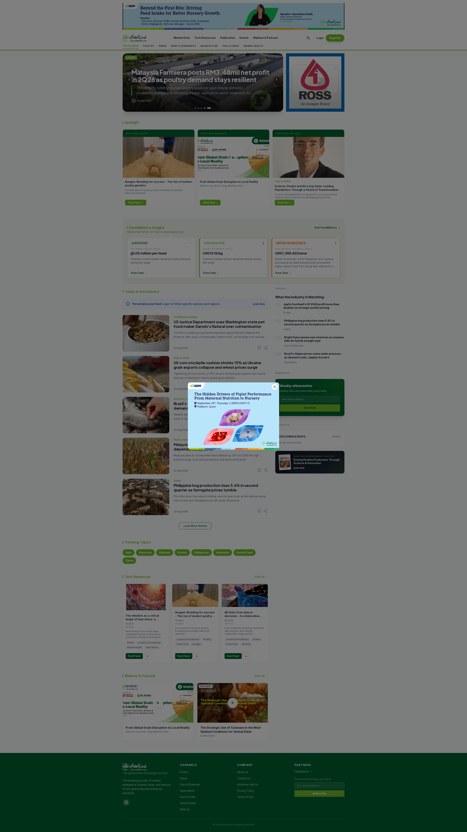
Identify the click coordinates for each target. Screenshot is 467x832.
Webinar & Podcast (265, 37)
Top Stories (131, 46)
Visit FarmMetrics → (327, 227)
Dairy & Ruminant (190, 784)
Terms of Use (245, 796)
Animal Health (253, 46)
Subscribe (319, 793)
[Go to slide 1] (197, 108)
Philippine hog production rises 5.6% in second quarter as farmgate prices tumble (216, 487)
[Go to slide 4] (207, 108)
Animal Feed (244, 552)
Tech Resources (205, 37)
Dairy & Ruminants (183, 46)
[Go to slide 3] (204, 108)
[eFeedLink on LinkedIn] (126, 802)
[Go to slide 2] (201, 108)
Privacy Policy (245, 790)
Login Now (259, 303)
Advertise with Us (247, 784)
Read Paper (134, 656)
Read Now (299, 468)
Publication (227, 37)
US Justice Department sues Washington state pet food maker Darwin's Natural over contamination (219, 324)
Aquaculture (209, 46)
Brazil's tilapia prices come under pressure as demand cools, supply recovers (215, 405)
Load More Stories (195, 525)
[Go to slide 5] (210, 108)
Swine (163, 46)
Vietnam (164, 552)
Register (335, 37)
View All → (261, 576)
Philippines (201, 552)
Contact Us (243, 778)
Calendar (336, 436)
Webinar (185, 809)
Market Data (182, 37)
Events (244, 37)
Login (320, 37)
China (129, 560)
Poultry (148, 46)
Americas (145, 552)
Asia (129, 552)
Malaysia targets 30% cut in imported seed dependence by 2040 (213, 446)
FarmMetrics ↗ (303, 771)
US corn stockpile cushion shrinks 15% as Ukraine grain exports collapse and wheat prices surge (217, 364)
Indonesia (222, 552)
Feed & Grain (230, 46)
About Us (242, 772)
